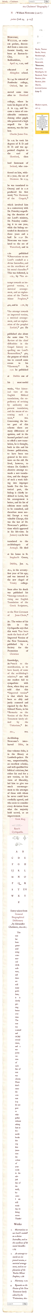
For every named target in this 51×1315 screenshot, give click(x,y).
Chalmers (14, 1)
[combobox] (37, 1)
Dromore (14, 179)
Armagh (14, 547)
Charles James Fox (18, 134)
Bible (20, 744)
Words (5, 1)
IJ (12, 870)
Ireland (13, 166)
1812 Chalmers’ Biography (35, 6)
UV (25, 889)
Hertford (23, 95)
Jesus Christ (20, 615)
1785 (11, 276)
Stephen (13, 557)
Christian (14, 654)
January (13, 535)
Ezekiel (13, 327)
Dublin (16, 376)
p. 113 (29, 19)
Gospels (22, 198)
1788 (22, 305)
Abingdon (14, 72)
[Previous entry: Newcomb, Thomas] (14, 839)
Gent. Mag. (20, 819)
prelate (13, 19)
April (12, 63)
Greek (13, 605)
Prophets (22, 298)
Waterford (15, 247)
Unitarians (15, 725)
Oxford (13, 85)
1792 (12, 369)
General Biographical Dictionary (18, 917)
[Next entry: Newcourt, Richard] (17, 846)
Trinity (13, 583)
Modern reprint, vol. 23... (41, 106)
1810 (11, 731)
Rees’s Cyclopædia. (17, 830)
